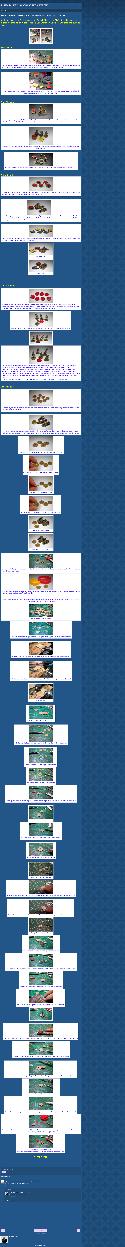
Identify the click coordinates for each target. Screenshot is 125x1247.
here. (75, 168)
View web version (40, 1233)
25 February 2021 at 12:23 (32, 1181)
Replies (9, 1189)
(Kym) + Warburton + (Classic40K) (15, 1181)
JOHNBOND (12, 1192)
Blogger (44, 1245)
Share (3, 1172)
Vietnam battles (66, 304)
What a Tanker (74, 600)
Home (40, 1230)
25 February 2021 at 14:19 (26, 1192)
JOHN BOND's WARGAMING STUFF (24, 5)
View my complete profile (15, 1239)
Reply (6, 1185)
